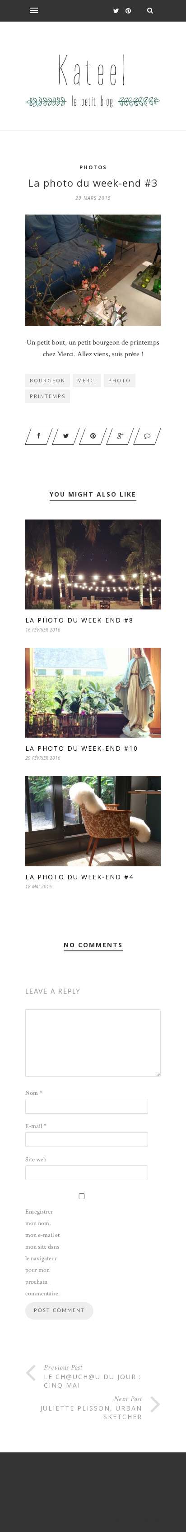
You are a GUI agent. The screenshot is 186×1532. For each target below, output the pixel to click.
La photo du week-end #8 (79, 620)
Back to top (134, 1520)
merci (87, 380)
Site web (35, 1160)
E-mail (35, 1126)
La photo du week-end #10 (81, 748)
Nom (33, 1093)
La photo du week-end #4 (79, 877)
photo (119, 380)
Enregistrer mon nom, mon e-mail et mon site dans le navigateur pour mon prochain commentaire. (42, 1253)
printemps (47, 396)
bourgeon (47, 380)
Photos (93, 167)
